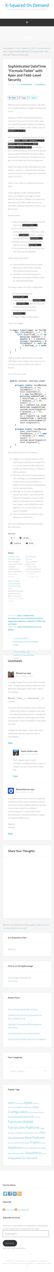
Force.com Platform (28, 618)
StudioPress (29, 1263)
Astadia (25, 1107)
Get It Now (13, 981)
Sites (23, 1153)
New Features (35, 1137)
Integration (19, 1133)
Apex (19, 615)
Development (13, 618)
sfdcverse (16, 1153)
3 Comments (40, 84)
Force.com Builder (21, 1122)
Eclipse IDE (27, 627)
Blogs (30, 1107)
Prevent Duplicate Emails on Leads (23, 1009)
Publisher (43, 1143)
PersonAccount (23, 1143)
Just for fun (29, 1132)
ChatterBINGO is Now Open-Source (24, 1033)
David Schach (27, 751)
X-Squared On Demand (27, 5)
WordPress (41, 1263)
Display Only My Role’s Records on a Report (27, 1039)
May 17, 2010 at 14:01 (29, 754)
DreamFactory (38, 1112)
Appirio (19, 1107)
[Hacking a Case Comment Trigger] (17, 566)
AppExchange (12, 1107)
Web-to (43, 1153)
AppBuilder (36, 1103)
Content (30, 1112)
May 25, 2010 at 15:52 (24, 792)
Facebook (10, 1194)
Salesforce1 (26, 1148)
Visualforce (33, 1153)
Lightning (37, 1133)
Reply (10, 742)
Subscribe (10, 1243)
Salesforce (22, 621)
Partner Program (12, 1143)
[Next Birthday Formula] (35, 566)
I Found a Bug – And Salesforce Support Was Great (24, 655)
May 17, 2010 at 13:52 (24, 676)
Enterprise (37, 1117)
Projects (35, 1142)
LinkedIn (15, 1194)
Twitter (5, 1194)
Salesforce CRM (34, 621)
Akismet (21, 1103)
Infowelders (11, 1133)
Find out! (12, 949)
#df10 (17, 1103)
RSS (19, 1194)
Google (42, 1128)
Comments (23, 1210)
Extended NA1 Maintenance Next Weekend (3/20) (25, 641)
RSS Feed (9, 1210)
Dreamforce (14, 1116)
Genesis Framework (12, 1263)
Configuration (28, 615)
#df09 (11, 1102)
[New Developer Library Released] (17, 591)
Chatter (35, 1107)
